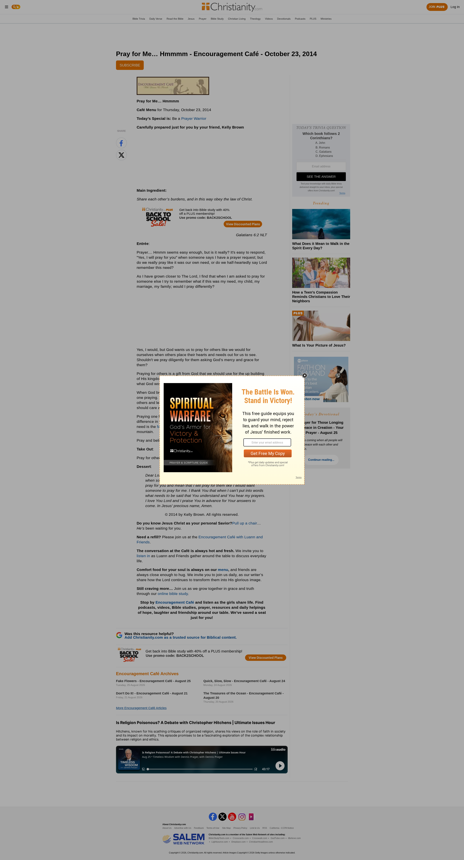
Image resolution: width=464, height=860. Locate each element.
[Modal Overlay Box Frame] (232, 430)
